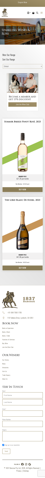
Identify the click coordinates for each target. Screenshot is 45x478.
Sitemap (26, 471)
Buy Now (22, 189)
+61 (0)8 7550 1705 (14, 312)
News (4, 364)
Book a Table (6, 336)
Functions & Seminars (8, 340)
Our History (5, 360)
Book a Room (6, 332)
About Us (5, 379)
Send (6, 451)
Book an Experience (8, 328)
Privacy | (19, 471)
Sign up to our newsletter (12, 445)
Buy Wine (5, 343)
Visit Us (4, 371)
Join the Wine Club (22, 104)
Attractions (5, 368)
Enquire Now (22, 2)
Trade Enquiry (6, 375)
